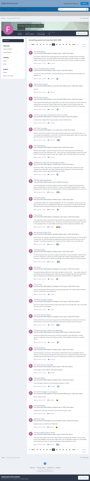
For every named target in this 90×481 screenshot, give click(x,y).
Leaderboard (21, 9)
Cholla (55, 164)
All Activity (6, 40)
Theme (32, 467)
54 (43, 44)
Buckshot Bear (57, 234)
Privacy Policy (41, 467)
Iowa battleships (39, 51)
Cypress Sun (57, 116)
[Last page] (78, 44)
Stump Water (57, 420)
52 (37, 44)
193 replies (52, 63)
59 (60, 44)
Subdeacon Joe (57, 217)
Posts (4, 64)
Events (5, 72)
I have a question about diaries (44, 69)
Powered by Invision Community (45, 471)
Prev (33, 44)
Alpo (54, 70)
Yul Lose (55, 130)
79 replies (52, 92)
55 (47, 44)
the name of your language (43, 365)
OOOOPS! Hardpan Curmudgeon (45, 392)
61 (66, 44)
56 (50, 44)
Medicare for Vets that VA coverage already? (49, 162)
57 (53, 44)
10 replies (51, 400)
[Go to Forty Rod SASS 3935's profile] (31, 53)
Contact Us (50, 467)
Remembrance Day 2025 (42, 232)
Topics (5, 60)
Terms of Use (24, 478)
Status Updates (78, 9)
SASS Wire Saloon (68, 53)
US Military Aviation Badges (43, 300)
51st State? (37, 267)
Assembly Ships (39, 419)
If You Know (38, 215)
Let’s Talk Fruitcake (40, 128)
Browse (5, 9)
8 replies (51, 244)
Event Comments (8, 75)
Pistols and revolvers (41, 84)
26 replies (52, 372)
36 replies (52, 140)
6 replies (51, 279)
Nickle (55, 53)
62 (69, 44)
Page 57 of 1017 (84, 45)
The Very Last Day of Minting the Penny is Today (50, 115)
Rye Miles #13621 (58, 332)
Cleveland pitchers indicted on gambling (48, 330)
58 (56, 44)
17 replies (51, 227)
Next (74, 44)
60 (63, 44)
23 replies (52, 342)
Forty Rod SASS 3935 (40, 53)
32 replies (52, 123)
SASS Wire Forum (9, 3)
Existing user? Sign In (71, 3)
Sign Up (84, 3)
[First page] (29, 44)
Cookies (57, 467)
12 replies (51, 78)
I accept (84, 478)
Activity (12, 9)
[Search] (87, 9)
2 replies (51, 427)
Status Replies (7, 52)
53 (40, 44)
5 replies (51, 309)
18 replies (51, 174)
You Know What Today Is (42, 315)
